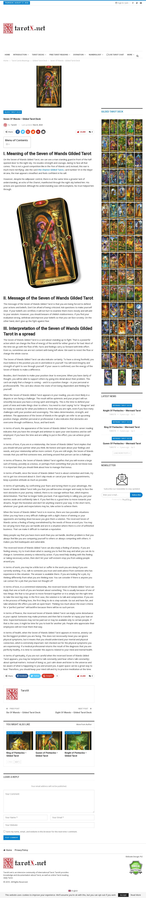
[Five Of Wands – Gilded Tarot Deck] (114, 294)
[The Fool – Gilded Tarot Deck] (136, 377)
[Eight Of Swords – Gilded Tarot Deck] (105, 194)
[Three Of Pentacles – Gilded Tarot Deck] (114, 161)
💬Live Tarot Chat (115, 55)
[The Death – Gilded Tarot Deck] (138, 327)
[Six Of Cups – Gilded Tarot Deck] (114, 244)
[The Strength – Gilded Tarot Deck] (138, 344)
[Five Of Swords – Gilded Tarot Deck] (130, 194)
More (129, 55)
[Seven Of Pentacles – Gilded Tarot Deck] (122, 144)
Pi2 (141, 856)
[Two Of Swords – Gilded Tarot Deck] (114, 211)
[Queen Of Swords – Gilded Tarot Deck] (105, 177)
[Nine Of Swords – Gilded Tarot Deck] (138, 177)
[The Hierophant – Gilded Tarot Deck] (122, 361)
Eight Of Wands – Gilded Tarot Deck (73, 712)
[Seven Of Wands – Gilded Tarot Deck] (138, 277)
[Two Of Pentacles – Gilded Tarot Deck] (122, 161)
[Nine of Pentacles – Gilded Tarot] (105, 144)
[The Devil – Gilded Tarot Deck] (122, 327)
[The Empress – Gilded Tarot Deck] (138, 361)
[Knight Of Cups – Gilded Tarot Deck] (105, 227)
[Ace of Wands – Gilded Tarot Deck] (105, 311)
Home (7, 55)
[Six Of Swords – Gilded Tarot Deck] (122, 194)
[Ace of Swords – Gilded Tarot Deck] (122, 211)
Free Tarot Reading (58, 55)
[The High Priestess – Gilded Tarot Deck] (108, 377)
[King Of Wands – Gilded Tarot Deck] (122, 261)
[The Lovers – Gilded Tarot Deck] (114, 361)
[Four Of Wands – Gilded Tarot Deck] (122, 294)
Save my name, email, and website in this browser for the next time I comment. (41, 831)
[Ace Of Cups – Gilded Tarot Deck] (114, 261)
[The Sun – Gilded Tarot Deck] (130, 311)
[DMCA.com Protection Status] (136, 867)
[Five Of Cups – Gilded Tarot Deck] (122, 244)
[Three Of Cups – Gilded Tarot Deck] (138, 244)
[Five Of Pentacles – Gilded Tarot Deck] (138, 144)
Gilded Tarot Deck (12, 112)
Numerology (95, 55)
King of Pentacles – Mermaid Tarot (122, 427)
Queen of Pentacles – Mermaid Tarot (122, 443)
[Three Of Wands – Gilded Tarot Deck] (130, 294)
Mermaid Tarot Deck (122, 405)
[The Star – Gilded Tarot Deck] (105, 327)
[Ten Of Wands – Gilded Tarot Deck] (114, 277)
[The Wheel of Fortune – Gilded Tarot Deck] (114, 344)
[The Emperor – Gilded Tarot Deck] (130, 361)
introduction (20, 55)
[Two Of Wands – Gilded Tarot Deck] (138, 294)
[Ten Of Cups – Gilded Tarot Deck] (122, 227)
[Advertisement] (97, 28)
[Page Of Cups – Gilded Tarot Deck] (114, 227)
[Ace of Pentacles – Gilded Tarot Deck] (130, 161)
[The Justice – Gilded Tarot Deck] (122, 344)
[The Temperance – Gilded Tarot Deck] (130, 327)
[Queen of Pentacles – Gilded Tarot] (49, 740)
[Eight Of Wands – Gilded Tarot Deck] (130, 277)
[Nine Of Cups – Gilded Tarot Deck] (130, 227)
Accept (123, 895)
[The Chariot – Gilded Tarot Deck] (105, 361)
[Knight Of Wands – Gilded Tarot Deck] (138, 261)
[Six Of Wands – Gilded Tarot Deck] (105, 294)
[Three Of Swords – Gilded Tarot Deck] (105, 211)
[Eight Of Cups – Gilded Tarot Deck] (138, 227)
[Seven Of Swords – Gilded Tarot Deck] (114, 194)
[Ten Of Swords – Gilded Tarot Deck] (130, 177)
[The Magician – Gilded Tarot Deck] (122, 377)
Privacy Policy (21, 850)
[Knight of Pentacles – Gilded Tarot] (78, 740)
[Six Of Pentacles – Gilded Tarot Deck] (130, 144)
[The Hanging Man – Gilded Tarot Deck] (105, 344)
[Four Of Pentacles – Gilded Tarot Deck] (105, 161)
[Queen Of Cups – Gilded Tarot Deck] (138, 211)
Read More (136, 895)
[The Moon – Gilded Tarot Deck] (138, 311)
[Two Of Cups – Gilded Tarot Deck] (105, 261)
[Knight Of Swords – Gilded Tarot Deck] (114, 177)
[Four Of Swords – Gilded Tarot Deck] (138, 194)
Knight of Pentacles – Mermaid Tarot (122, 410)
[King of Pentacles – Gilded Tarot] (19, 740)
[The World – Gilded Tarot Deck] (114, 311)
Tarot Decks (38, 55)
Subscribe (136, 495)
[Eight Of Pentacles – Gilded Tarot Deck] (114, 144)
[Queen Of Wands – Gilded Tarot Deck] (130, 261)
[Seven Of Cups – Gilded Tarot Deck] (105, 244)
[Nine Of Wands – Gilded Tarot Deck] (122, 277)
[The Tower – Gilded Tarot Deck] (114, 327)
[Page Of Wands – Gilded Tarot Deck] (105, 277)
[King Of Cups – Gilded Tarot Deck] (130, 211)
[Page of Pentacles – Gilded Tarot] (130, 127)
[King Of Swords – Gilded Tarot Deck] (138, 161)
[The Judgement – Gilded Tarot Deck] (122, 311)
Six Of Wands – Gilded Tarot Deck (23, 712)
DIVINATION (78, 55)
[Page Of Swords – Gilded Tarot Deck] (122, 177)
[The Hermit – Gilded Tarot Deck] (130, 344)
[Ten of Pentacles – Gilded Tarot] (138, 127)
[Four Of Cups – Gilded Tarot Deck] (130, 244)
